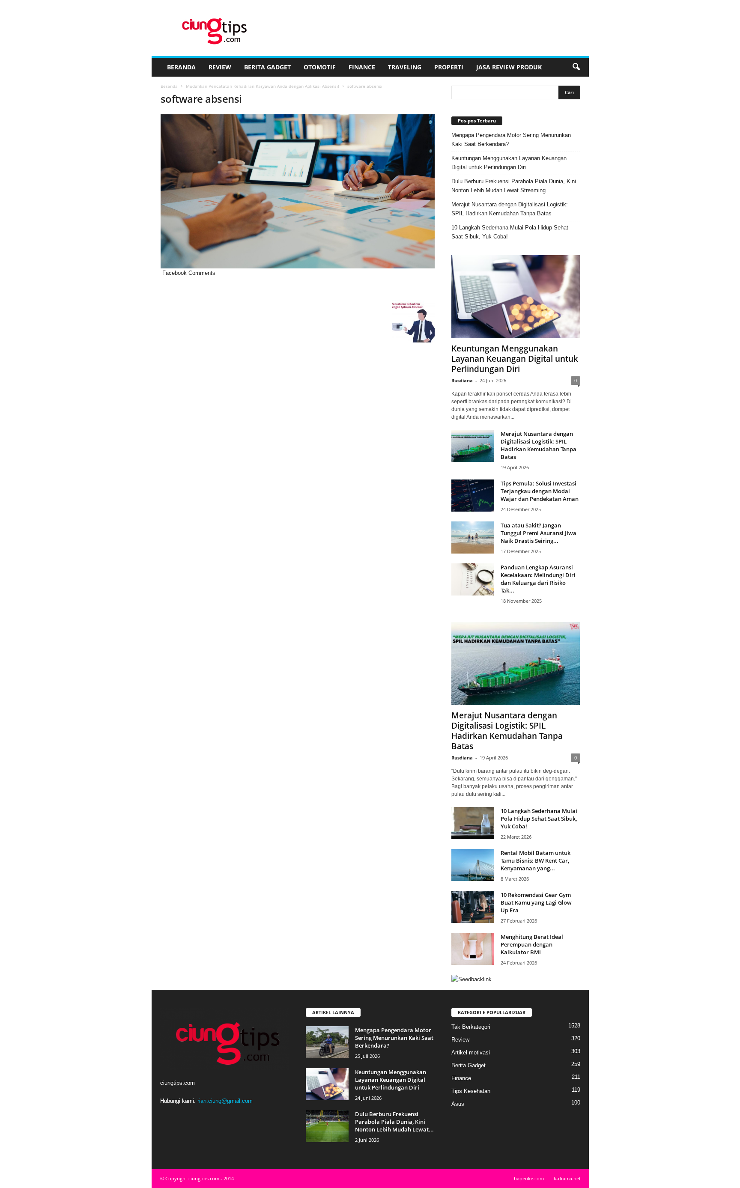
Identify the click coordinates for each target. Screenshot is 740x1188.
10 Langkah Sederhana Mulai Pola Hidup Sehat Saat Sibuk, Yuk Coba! (509, 232)
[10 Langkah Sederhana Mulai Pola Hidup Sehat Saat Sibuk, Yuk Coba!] (472, 823)
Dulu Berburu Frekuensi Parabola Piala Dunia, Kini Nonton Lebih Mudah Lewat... (394, 1121)
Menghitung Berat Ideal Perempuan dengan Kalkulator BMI (532, 944)
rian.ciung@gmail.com (225, 1101)
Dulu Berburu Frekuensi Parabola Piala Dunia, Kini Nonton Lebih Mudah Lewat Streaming (513, 186)
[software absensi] (298, 191)
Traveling (404, 67)
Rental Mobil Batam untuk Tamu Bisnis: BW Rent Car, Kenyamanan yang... (535, 860)
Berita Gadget (267, 67)
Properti (448, 67)
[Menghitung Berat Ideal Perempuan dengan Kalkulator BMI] (472, 949)
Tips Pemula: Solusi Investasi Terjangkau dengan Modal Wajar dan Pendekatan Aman (540, 491)
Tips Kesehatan (470, 1091)
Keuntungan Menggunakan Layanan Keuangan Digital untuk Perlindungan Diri (509, 162)
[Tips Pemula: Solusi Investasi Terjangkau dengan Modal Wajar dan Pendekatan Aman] (472, 495)
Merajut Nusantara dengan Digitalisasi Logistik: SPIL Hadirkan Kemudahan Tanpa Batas (509, 209)
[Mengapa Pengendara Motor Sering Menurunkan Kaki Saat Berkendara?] (327, 1042)
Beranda (181, 67)
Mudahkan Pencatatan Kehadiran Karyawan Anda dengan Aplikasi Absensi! (262, 86)
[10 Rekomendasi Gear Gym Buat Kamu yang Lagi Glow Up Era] (472, 907)
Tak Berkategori (470, 1027)
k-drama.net (567, 1178)
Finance (362, 67)
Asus (457, 1104)
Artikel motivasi (470, 1052)
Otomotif (320, 67)
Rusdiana (462, 380)
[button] (576, 67)
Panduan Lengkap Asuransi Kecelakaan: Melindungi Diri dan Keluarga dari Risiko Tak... (538, 578)
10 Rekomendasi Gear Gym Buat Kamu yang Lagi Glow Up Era (536, 902)
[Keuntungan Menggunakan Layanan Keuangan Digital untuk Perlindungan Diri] (515, 296)
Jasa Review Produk (509, 67)
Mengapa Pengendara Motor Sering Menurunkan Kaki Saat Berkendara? (511, 139)
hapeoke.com (529, 1178)
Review (220, 67)
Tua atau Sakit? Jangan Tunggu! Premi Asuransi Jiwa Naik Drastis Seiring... (538, 533)
